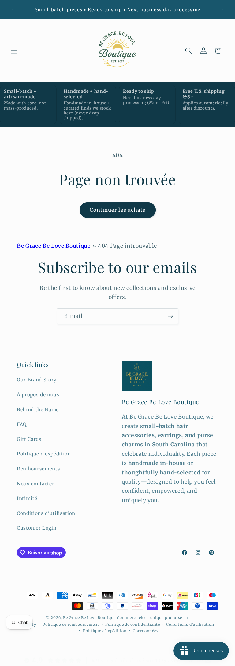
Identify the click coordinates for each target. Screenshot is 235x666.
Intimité (27, 498)
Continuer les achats (118, 210)
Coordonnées (145, 630)
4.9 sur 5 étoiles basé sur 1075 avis (134, 660)
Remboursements (38, 469)
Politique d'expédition (44, 454)
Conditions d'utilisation (46, 513)
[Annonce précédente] (12, 9)
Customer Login (36, 528)
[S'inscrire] (170, 316)
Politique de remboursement (71, 624)
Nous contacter (35, 484)
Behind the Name (38, 409)
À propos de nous (38, 395)
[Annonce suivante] (222, 9)
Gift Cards (29, 439)
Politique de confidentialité (132, 624)
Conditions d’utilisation (190, 624)
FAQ (22, 424)
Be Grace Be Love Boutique (54, 246)
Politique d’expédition (105, 630)
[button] (14, 50)
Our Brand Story (37, 380)
